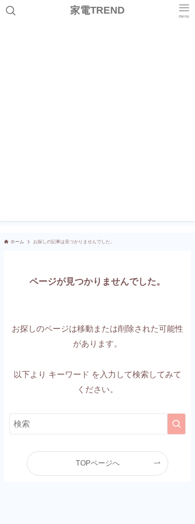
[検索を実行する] (176, 423)
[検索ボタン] (11, 11)
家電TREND (97, 11)
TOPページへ (98, 463)
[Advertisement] (97, 123)
